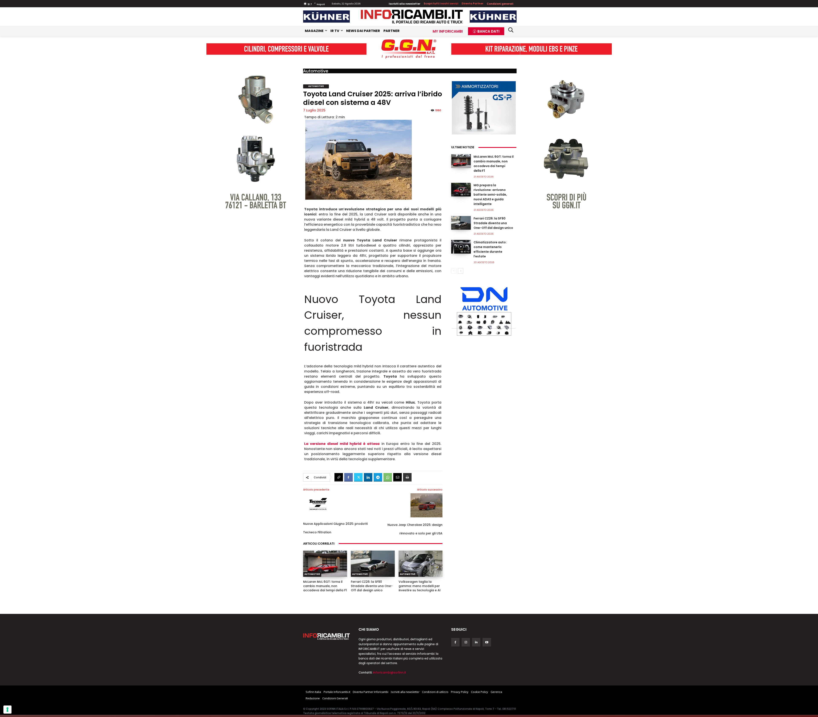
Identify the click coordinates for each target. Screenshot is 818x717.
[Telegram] (378, 477)
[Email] (397, 477)
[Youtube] (486, 642)
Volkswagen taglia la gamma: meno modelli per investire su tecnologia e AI (420, 586)
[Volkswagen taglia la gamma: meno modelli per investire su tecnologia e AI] (420, 564)
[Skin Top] (409, 48)
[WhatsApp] (387, 477)
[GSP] (484, 107)
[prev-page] (454, 271)
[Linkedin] (368, 477)
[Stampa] (407, 477)
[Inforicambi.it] (412, 16)
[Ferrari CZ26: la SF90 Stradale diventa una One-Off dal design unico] (373, 564)
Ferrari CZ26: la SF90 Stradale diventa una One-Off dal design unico (372, 586)
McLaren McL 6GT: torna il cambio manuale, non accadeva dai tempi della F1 (325, 586)
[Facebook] (348, 477)
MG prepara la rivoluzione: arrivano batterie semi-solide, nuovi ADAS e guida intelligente (490, 194)
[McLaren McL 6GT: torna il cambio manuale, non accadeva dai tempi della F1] (325, 564)
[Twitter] (358, 477)
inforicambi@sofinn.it (389, 672)
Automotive (315, 71)
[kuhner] (326, 16)
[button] (511, 30)
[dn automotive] (484, 310)
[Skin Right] (566, 133)
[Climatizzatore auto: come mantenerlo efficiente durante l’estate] (461, 247)
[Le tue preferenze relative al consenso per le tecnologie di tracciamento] (7, 709)
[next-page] (460, 271)
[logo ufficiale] (326, 636)
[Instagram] (466, 642)
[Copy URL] (338, 477)
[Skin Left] (252, 133)
